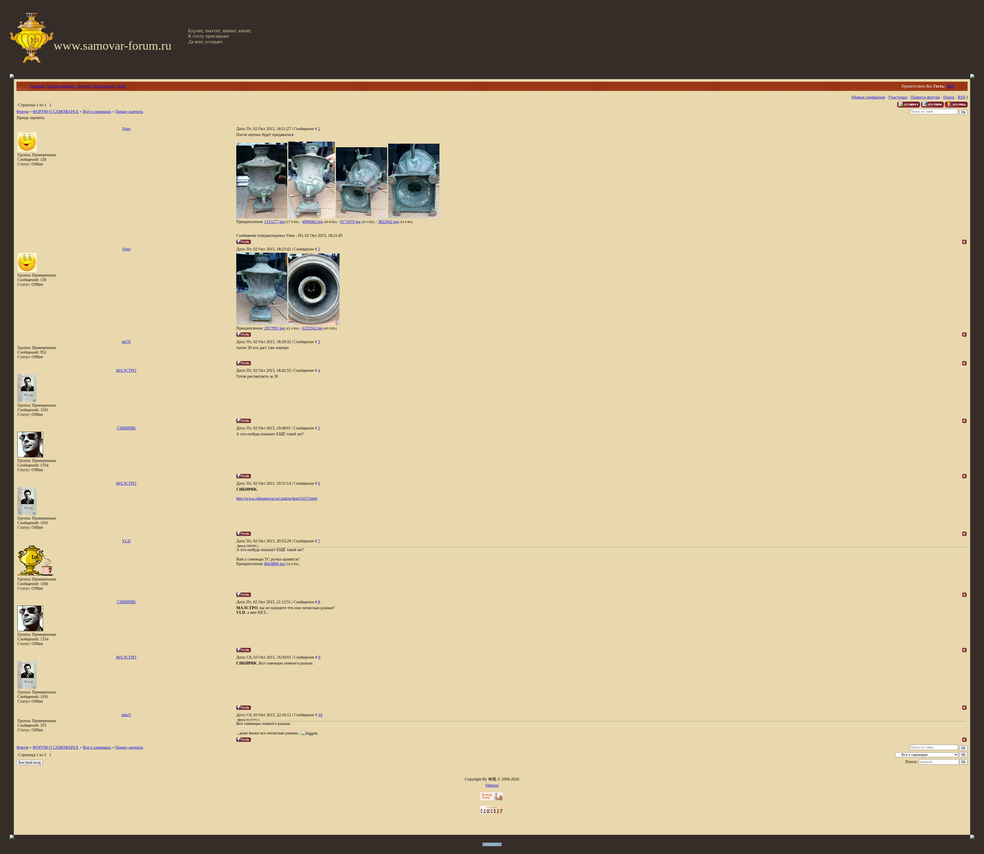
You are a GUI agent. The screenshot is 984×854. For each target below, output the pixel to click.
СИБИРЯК (126, 428)
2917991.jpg (274, 328)
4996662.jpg (312, 221)
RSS (950, 86)
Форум (22, 111)
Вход (121, 86)
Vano (126, 128)
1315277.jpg (274, 221)
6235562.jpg (312, 328)
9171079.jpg (350, 221)
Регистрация (104, 86)
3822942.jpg (388, 221)
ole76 (126, 342)
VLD (126, 541)
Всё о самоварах (97, 111)
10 (320, 715)
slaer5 (126, 715)
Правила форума (925, 97)
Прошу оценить (129, 111)
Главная (37, 86)
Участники (897, 97)
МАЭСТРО (126, 370)
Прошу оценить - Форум (68, 86)
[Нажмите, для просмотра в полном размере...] (261, 217)
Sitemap (492, 785)
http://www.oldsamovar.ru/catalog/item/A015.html (276, 498)
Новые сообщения (869, 97)
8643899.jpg (274, 564)
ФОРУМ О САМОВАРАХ (56, 111)
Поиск (949, 97)
